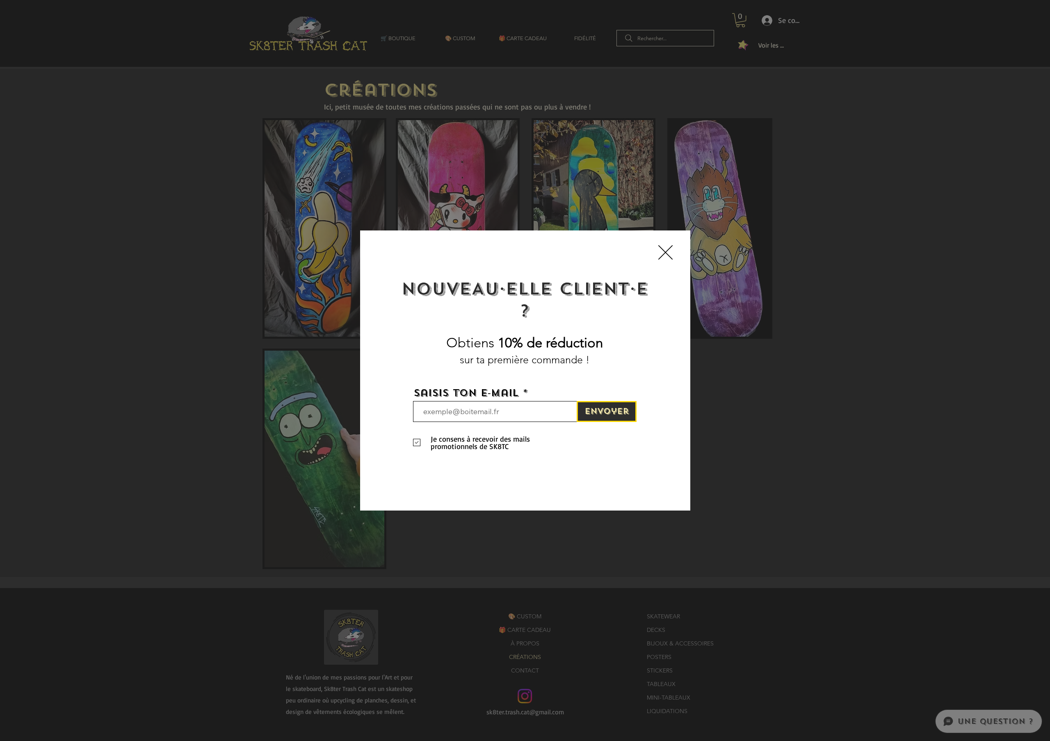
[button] (665, 252)
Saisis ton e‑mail (465, 393)
